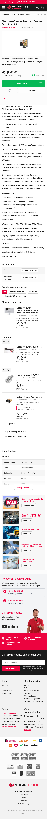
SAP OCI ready (23, 804)
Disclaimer (23, 801)
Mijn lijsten (5, 688)
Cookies (23, 798)
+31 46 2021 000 (28, 2)
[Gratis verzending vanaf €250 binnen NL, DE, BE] (11, 517)
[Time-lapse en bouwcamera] (11, 562)
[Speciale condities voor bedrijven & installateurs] (11, 547)
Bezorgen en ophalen (31, 691)
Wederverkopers (30, 696)
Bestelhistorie (7, 691)
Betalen (27, 688)
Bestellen (27, 685)
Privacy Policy (23, 795)
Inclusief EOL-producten (15, 436)
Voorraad (27, 693)
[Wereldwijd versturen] (11, 532)
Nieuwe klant (6, 693)
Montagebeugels (17, 291)
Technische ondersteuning (33, 701)
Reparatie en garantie (32, 699)
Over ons (27, 730)
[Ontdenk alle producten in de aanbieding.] (11, 502)
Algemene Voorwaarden (23, 791)
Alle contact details (9, 727)
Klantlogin (5, 685)
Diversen (33, 291)
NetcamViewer (8, 28)
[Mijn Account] (37, 8)
